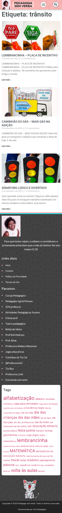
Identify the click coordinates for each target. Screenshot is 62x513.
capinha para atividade (13, 408)
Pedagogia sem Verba (23, 4)
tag (42, 465)
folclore (40, 430)
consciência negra (33, 407)
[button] (43, 4)
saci (17, 465)
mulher (6, 460)
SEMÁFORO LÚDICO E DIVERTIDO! (24, 188)
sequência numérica (30, 465)
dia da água (46, 418)
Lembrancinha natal (11, 446)
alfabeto (40, 398)
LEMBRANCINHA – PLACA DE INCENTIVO (30, 55)
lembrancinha (32, 440)
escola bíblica (10, 431)
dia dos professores (24, 422)
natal (23, 460)
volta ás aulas (24, 470)
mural (15, 460)
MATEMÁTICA (22, 450)
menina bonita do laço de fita (39, 456)
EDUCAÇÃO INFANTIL (45, 426)
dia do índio (42, 422)
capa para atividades (48, 404)
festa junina (26, 430)
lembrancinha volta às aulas (34, 446)
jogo (29, 435)
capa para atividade (26, 403)
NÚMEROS (33, 460)
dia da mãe (27, 412)
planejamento (47, 460)
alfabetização (19, 398)
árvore (41, 471)
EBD (30, 426)
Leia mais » (6, 80)
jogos (36, 435)
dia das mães (29, 417)
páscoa (8, 465)
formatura (22, 435)
